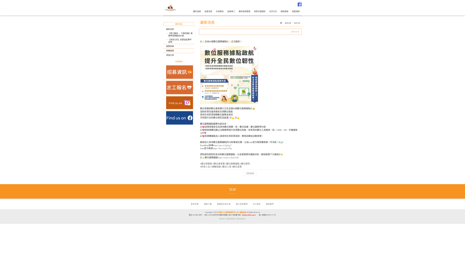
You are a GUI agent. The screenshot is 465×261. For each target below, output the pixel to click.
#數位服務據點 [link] (232, 164)
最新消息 (170, 29)
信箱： (246, 215)
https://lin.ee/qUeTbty (222, 148)
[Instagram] (178, 102)
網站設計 (222, 219)
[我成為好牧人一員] (178, 72)
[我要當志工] (178, 87)
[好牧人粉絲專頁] (178, 118)
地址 (206, 215)
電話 (190, 215)
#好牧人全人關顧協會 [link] (210, 167)
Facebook (300, 4)
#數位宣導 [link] (237, 167)
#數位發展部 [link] (206, 164)
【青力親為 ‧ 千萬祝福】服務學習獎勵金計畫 (180, 34)
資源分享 (170, 55)
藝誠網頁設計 (231, 219)
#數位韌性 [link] (245, 164)
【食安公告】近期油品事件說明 (180, 41)
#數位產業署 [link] (219, 164)
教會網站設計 (241, 219)
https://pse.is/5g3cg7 (222, 145)
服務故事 (170, 46)
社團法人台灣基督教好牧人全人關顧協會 (175, 7)
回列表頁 (250, 173)
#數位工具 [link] (226, 167)
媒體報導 (170, 51)
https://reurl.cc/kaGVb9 (228, 157)
